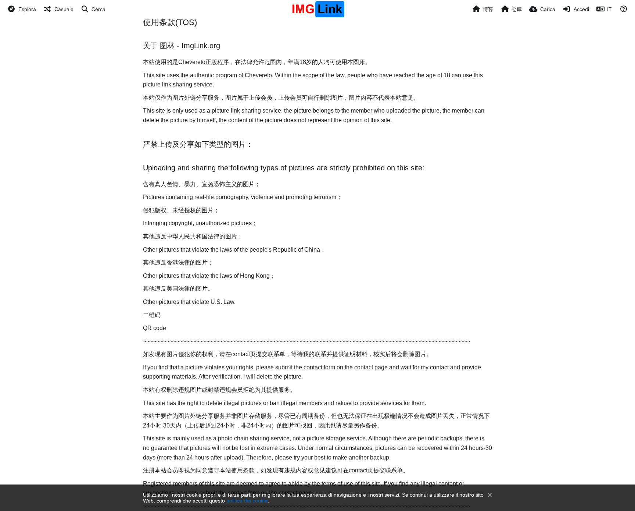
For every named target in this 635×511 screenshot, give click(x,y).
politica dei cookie (247, 501)
